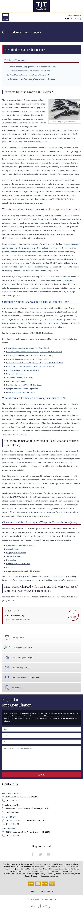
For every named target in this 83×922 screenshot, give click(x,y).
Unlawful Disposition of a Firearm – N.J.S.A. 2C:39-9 (27, 359)
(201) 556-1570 (12, 801)
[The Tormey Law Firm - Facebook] (32, 854)
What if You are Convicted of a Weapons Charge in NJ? (29, 75)
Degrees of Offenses (14, 374)
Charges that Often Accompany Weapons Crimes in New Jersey (33, 79)
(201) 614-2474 (73, 18)
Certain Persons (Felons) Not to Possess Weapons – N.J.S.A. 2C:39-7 (34, 363)
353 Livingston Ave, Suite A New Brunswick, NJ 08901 (28, 832)
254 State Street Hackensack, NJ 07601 (22, 797)
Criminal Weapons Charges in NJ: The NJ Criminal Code (30, 71)
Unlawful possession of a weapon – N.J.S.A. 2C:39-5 (27, 348)
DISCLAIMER (47, 891)
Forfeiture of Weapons (15, 381)
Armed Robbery (12, 549)
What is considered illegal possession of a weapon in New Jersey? (33, 67)
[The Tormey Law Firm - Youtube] (48, 854)
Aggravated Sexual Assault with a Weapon (23, 571)
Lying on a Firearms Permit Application (22, 389)
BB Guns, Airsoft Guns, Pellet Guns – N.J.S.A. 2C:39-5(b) (29, 355)
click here (48, 333)
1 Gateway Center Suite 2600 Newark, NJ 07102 (25, 820)
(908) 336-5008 (12, 812)
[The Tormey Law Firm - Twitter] (40, 854)
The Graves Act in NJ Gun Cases (19, 378)
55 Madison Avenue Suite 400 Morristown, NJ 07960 (27, 809)
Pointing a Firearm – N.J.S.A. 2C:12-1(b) (22, 370)
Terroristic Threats (13, 556)
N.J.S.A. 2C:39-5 (21, 219)
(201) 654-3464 (12, 824)
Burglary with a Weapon (16, 553)
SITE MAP (34, 891)
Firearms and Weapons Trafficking (20, 392)
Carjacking (10, 567)
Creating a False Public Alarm (18, 564)
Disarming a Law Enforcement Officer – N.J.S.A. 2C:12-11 (30, 366)
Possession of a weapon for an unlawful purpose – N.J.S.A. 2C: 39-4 (34, 352)
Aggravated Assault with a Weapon (20, 545)
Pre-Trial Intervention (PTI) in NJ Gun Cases (24, 385)
